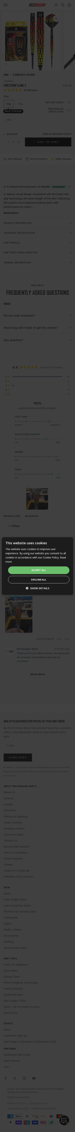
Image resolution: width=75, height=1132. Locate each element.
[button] (37, 588)
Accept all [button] (38, 570)
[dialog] (37, 566)
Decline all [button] (38, 579)
